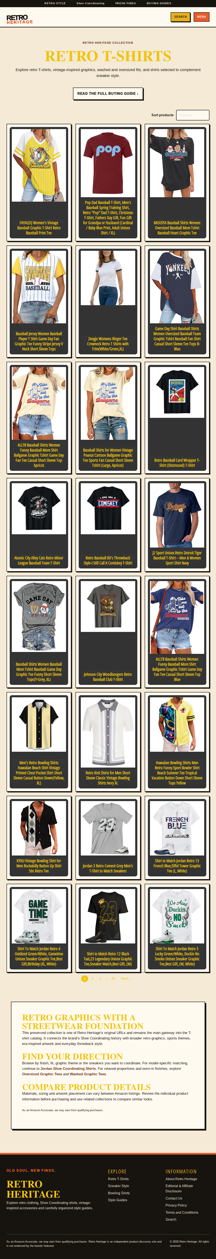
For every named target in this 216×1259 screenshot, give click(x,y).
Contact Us (174, 1198)
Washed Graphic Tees (88, 1074)
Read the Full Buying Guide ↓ (108, 93)
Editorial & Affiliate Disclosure (179, 1188)
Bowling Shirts (119, 1193)
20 (113, 978)
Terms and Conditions (182, 1212)
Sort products (162, 115)
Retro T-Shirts (118, 1179)
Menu (201, 16)
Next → (126, 978)
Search (180, 16)
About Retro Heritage (181, 1179)
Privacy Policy (176, 1205)
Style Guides (117, 1200)
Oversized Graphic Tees (42, 1074)
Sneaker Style (118, 1186)
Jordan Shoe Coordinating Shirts (68, 1069)
